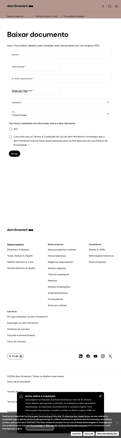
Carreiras (12, 311)
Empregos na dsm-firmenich (22, 322)
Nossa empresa (55, 244)
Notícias (52, 280)
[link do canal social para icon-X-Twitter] (110, 356)
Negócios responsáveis (60, 262)
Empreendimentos (58, 293)
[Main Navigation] (117, 6)
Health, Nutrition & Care (20, 262)
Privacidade (37, 425)
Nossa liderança (57, 255)
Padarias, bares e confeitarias (47, 16)
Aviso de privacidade (18, 381)
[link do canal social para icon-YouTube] (95, 356)
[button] (109, 6)
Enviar (14, 153)
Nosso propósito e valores (62, 249)
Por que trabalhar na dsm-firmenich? (27, 316)
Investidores (95, 244)
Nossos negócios (15, 16)
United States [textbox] (19, 115)
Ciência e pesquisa (58, 274)
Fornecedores (55, 299)
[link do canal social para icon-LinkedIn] (80, 356)
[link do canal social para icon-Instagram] (103, 356)
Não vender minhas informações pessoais (67, 425)
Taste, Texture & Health (20, 255)
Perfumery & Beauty (18, 249)
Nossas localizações (59, 286)
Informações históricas (101, 255)
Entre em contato (57, 305)
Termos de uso (15, 391)
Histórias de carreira (18, 329)
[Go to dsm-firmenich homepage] (20, 6)
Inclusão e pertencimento (21, 335)
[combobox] (60, 102)
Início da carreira (16, 341)
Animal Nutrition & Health (21, 268)
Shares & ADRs (97, 249)
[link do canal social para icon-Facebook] (88, 356)
